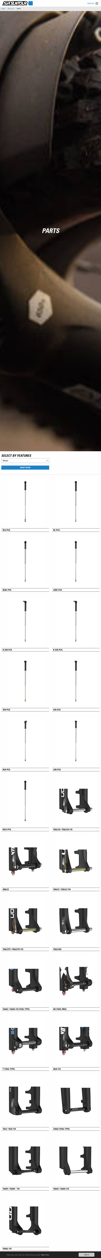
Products (11, 9)
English (90, 3)
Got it (86, 1254)
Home (3, 9)
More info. (45, 1254)
